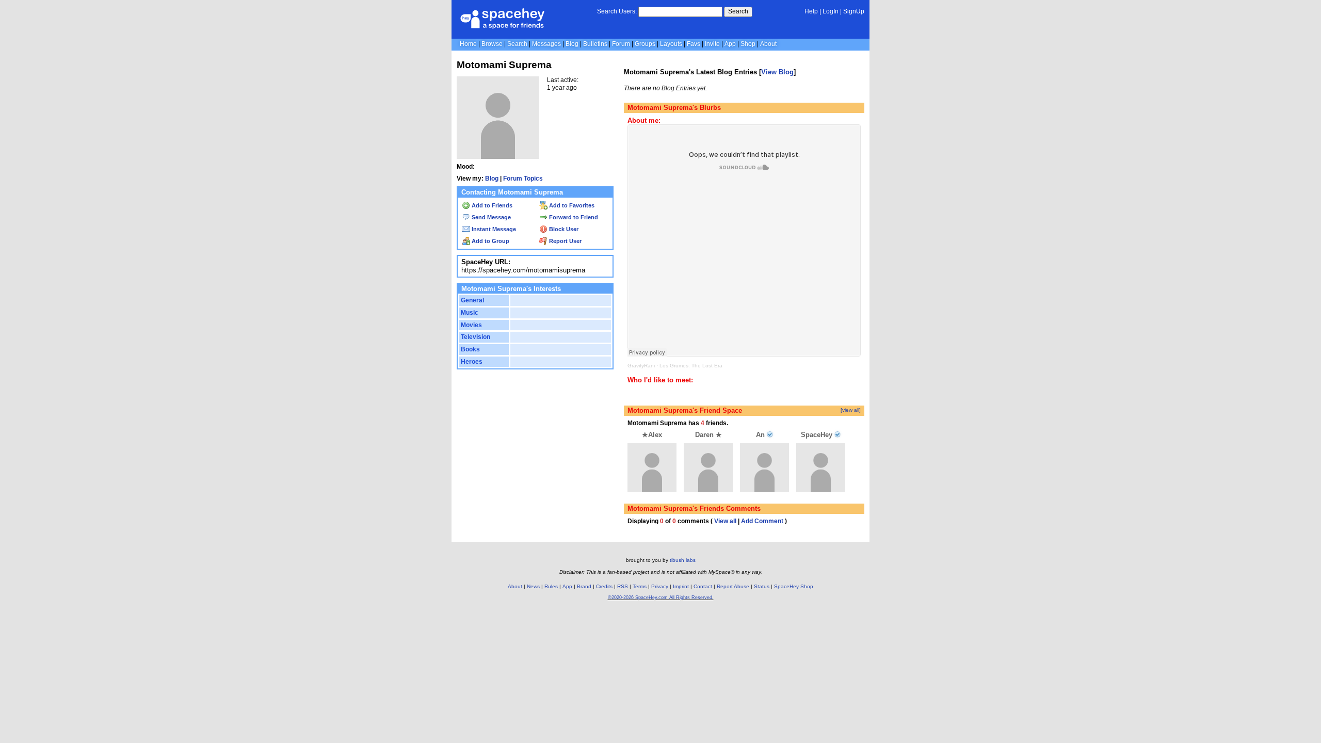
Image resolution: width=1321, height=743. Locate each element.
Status (761, 586)
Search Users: (617, 11)
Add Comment (762, 521)
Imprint (681, 586)
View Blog (777, 72)
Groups (645, 43)
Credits (604, 586)
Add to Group (489, 241)
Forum (621, 43)
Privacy (659, 586)
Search (738, 11)
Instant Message (493, 229)
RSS (622, 586)
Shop (747, 43)
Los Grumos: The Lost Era (690, 365)
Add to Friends (491, 205)
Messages (546, 43)
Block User (562, 229)
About (768, 43)
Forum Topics (523, 178)
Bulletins (595, 43)
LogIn (831, 11)
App (730, 43)
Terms (640, 586)
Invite (712, 43)
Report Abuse (733, 586)
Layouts (671, 43)
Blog (572, 43)
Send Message (490, 217)
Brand (584, 586)
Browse (492, 43)
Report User (564, 241)
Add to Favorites (570, 205)
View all (725, 521)
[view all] (851, 410)
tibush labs (683, 560)
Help (811, 11)
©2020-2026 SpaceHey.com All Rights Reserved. (661, 597)
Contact (703, 586)
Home (468, 43)
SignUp (853, 11)
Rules (551, 586)
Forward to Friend (572, 217)
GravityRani (641, 365)
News (533, 586)
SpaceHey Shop (793, 586)
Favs (693, 43)
